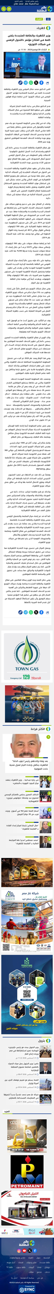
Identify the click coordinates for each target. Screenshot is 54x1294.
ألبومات (31, 1267)
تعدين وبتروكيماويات (17, 1258)
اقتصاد (20, 1262)
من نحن (40, 1278)
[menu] (9, 9)
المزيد (7, 1111)
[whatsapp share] (31, 83)
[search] (3, 9)
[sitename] (27, 1243)
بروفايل (47, 1267)
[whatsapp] (20, 83)
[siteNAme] (44, 9)
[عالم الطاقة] (48, 19)
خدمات (47, 1272)
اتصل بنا (14, 1278)
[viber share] (26, 83)
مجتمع (39, 1272)
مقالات (31, 1272)
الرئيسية (47, 1258)
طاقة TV (9, 1267)
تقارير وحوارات (31, 1262)
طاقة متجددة (45, 1262)
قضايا (39, 1267)
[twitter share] (36, 83)
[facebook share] (41, 83)
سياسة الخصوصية (27, 1278)
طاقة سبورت (20, 1267)
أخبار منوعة (11, 1262)
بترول (38, 1258)
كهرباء (39, 19)
